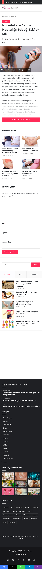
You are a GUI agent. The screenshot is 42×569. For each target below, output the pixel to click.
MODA (5, 445)
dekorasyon (6, 511)
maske (35, 515)
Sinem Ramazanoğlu (11, 39)
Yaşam (5, 462)
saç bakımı (34, 518)
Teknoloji (6, 455)
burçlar (27, 507)
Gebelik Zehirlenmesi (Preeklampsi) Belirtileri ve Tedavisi (10, 151)
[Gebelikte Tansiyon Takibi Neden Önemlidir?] (31, 164)
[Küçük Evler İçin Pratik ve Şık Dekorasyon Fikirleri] (8, 476)
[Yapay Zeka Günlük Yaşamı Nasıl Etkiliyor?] (34, 476)
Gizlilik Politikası (21, 554)
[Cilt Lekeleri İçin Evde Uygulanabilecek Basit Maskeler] (21, 476)
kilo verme (26, 515)
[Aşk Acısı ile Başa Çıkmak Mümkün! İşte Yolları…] (8, 305)
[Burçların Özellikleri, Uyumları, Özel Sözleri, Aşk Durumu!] (8, 324)
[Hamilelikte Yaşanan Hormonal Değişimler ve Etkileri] (11, 164)
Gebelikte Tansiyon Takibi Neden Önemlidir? (29, 173)
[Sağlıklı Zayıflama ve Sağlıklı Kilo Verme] (8, 314)
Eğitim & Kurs (7, 431)
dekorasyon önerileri (19, 511)
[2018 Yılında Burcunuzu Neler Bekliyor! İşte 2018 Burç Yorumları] (8, 285)
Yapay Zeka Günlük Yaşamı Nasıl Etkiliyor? (19, 2)
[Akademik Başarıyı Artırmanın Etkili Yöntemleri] (21, 484)
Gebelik (13, 16)
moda (26, 518)
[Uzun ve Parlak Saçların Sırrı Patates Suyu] (8, 295)
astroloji (5, 507)
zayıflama (12, 522)
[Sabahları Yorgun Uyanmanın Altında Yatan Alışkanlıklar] (21, 491)
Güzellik (5, 441)
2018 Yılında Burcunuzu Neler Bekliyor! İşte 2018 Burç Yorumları (27, 284)
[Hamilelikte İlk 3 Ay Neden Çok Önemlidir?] (31, 141)
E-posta (5, 233)
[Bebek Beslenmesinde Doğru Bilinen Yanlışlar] (34, 484)
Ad (3, 223)
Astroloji (5, 421)
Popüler (7, 275)
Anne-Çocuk (7, 418)
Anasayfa (7, 16)
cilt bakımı (35, 507)
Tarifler (5, 452)
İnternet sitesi (6, 242)
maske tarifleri (17, 518)
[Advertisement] (21, 353)
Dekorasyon (7, 425)
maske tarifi (6, 518)
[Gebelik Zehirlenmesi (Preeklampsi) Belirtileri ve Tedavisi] (11, 141)
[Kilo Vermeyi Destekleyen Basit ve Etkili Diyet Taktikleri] (8, 484)
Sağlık (5, 448)
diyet (29, 511)
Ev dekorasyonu (7, 515)
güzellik (18, 515)
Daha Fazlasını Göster (20, 120)
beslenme (19, 507)
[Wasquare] (10, 8)
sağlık (4, 522)
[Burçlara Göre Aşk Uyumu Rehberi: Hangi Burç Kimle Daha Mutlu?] (8, 491)
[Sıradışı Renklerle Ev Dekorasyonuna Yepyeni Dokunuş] (34, 491)
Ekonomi (6, 435)
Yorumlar (34, 275)
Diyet (5, 428)
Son (20, 275)
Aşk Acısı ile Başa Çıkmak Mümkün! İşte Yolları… (25, 303)
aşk (12, 507)
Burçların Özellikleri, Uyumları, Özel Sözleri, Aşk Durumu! (27, 322)
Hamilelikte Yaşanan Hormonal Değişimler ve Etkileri (10, 173)
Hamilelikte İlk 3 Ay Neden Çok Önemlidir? (30, 150)
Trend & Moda (8, 458)
